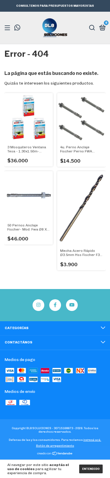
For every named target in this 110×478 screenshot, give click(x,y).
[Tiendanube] (55, 454)
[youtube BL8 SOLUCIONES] (72, 305)
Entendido (91, 469)
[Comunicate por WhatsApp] (17, 28)
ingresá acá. (92, 440)
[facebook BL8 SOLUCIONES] (55, 305)
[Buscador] (92, 28)
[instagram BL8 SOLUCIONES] (38, 305)
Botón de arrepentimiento (55, 446)
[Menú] (8, 28)
